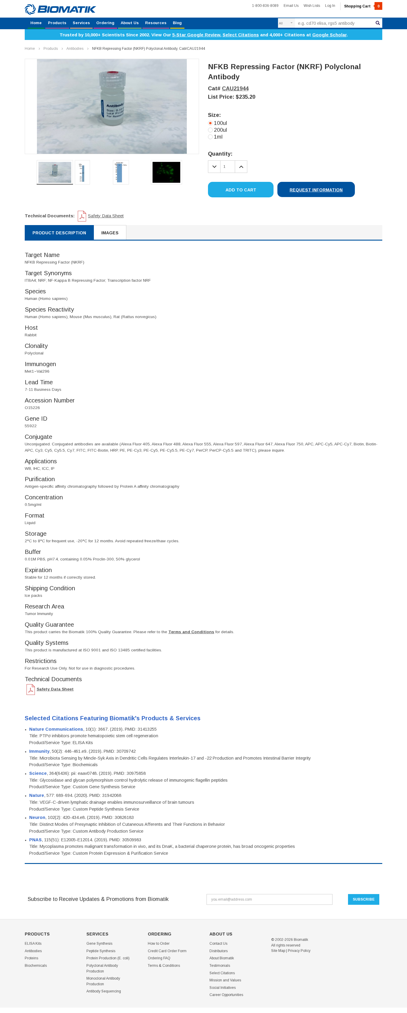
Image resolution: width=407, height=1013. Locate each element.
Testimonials (219, 966)
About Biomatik (221, 958)
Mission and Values (225, 980)
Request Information (316, 190)
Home (36, 23)
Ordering (105, 23)
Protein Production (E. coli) (108, 958)
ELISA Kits (33, 943)
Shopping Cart (362, 6)
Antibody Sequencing (103, 991)
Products (57, 23)
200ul (220, 130)
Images (110, 232)
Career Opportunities (226, 995)
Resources (156, 23)
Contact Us (218, 943)
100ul (220, 123)
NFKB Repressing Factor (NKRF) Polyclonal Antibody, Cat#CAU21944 (148, 49)
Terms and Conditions (191, 632)
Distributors (218, 951)
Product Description (59, 232)
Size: (214, 115)
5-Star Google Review (196, 34)
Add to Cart (241, 190)
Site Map (278, 951)
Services (81, 23)
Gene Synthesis (99, 943)
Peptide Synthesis (100, 951)
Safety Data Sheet (106, 215)
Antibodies (74, 49)
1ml (218, 137)
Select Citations (241, 34)
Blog (177, 23)
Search (377, 23)
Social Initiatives (222, 988)
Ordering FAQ (159, 958)
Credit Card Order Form (167, 951)
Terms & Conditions (164, 966)
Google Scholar (329, 34)
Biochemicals (36, 966)
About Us (130, 23)
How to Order (159, 943)
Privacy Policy (299, 951)
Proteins (31, 958)
